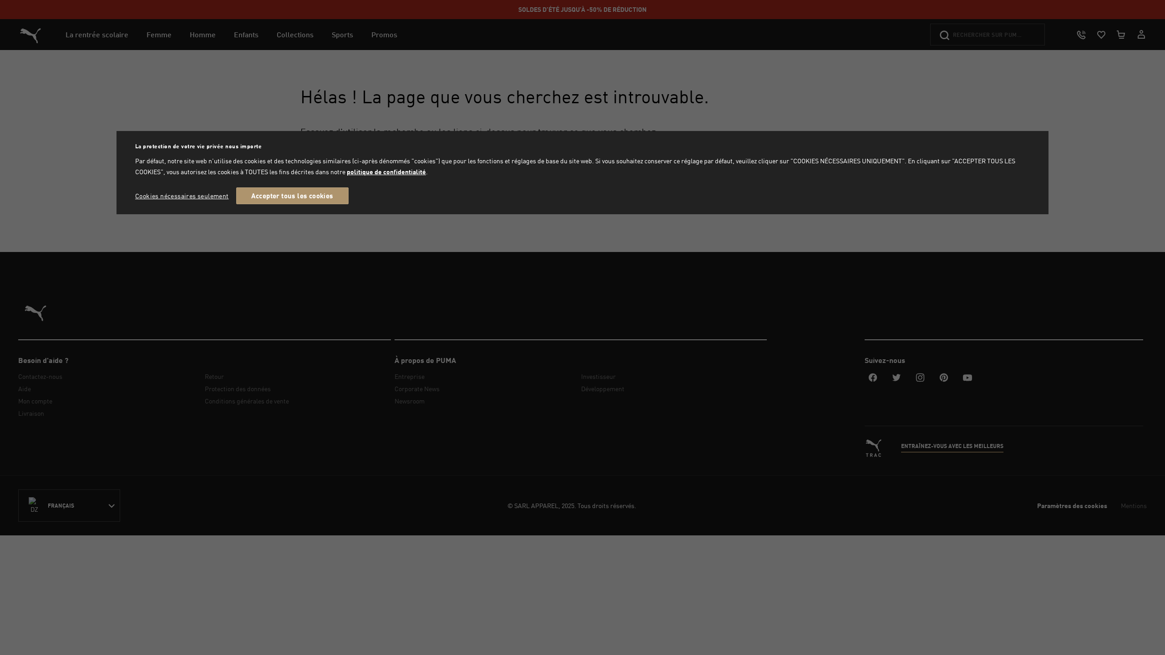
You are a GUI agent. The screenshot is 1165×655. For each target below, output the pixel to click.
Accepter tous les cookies (292, 195)
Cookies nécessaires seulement (182, 196)
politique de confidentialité (386, 172)
